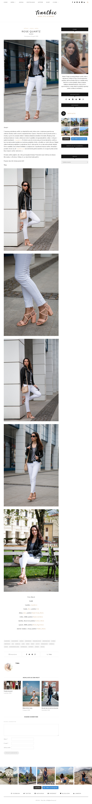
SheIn (41, 613)
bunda (21, 641)
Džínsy (26, 28)
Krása (21, 2)
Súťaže (40, 2)
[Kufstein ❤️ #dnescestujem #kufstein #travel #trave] (65, 122)
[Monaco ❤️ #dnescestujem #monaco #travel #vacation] (74, 131)
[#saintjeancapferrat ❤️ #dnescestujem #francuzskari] (84, 131)
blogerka (7, 641)
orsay (32, 643)
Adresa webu (7, 747)
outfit (37, 643)
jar (13, 643)
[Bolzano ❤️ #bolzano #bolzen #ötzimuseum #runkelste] (74, 122)
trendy (37, 646)
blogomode (15, 641)
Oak (38, 609)
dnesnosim (28, 641)
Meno (6, 739)
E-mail (6, 743)
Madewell (36, 617)
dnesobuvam (46, 641)
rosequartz (44, 643)
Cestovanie (31, 2)
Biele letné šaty (27, 708)
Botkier (37, 621)
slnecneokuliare (14, 646)
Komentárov (13, 654)
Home (6, 2)
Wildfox (39, 629)
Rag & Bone (40, 625)
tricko (42, 646)
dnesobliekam (37, 641)
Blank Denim (35, 613)
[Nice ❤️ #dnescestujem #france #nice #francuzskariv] (84, 122)
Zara (29, 609)
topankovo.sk (21, 149)
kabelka (17, 643)
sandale (52, 643)
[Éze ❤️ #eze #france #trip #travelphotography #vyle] (65, 131)
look (23, 643)
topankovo (34, 605)
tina (50, 654)
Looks (32, 28)
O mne (55, 2)
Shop (48, 2)
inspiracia (7, 643)
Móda (12, 2)
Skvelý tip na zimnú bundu (50, 708)
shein (6, 646)
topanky (31, 646)
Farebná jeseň (8, 691)
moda (27, 643)
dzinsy (53, 641)
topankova (18, 140)
